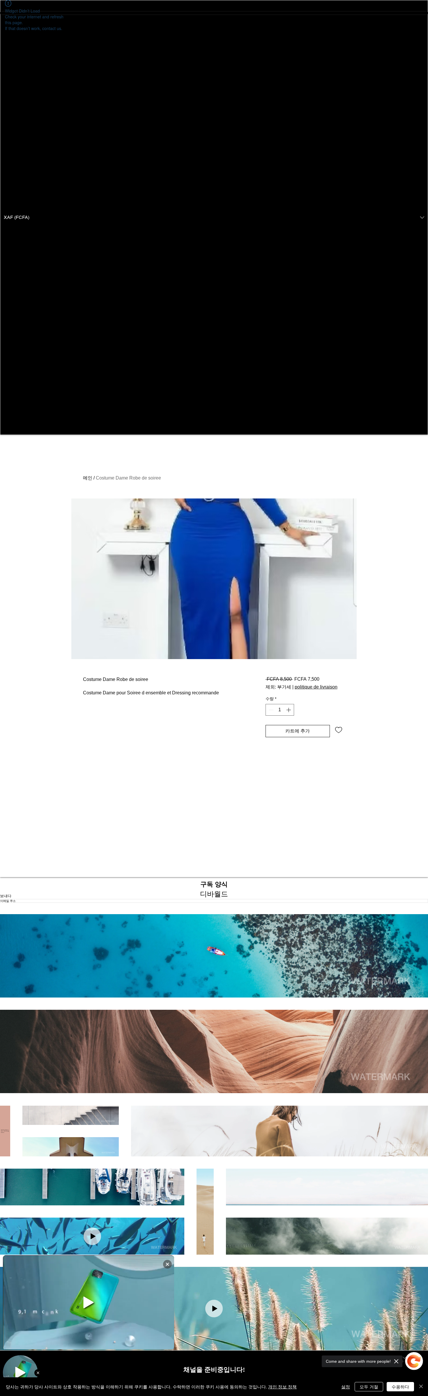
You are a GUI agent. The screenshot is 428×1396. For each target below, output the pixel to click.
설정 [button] (345, 1386)
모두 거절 (369, 1386)
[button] (214, 217)
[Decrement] (270, 709)
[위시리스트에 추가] (338, 729)
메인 (87, 477)
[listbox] (214, 217)
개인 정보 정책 (282, 1386)
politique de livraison (316, 686)
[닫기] (421, 1386)
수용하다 (400, 1386)
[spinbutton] (280, 709)
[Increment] (289, 709)
